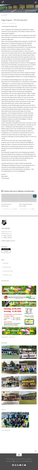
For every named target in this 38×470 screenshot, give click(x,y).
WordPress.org (7, 275)
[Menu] (35, 2)
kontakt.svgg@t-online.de (8, 240)
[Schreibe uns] (25, 465)
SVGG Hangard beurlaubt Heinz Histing (25, 205)
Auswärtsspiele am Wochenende (6, 205)
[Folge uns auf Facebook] (13, 465)
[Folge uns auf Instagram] (22, 465)
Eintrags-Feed (7, 267)
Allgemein (4, 15)
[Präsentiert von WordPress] (13, 461)
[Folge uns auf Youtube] (20, 465)
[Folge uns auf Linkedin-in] (18, 465)
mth (5, 23)
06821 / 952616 (8, 237)
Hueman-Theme (28, 461)
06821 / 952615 (8, 235)
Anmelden (5, 263)
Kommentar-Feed (7, 271)
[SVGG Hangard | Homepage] (3, 2)
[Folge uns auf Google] (15, 465)
